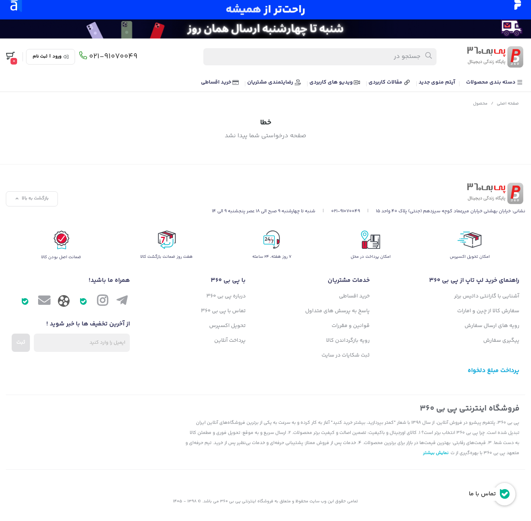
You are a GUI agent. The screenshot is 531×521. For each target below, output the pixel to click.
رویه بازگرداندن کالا (348, 340)
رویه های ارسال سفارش (492, 326)
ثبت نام (40, 56)
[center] (429, 56)
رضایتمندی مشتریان (270, 82)
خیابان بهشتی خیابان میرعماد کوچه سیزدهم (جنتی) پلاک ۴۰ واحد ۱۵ (443, 211)
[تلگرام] (122, 302)
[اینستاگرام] (102, 302)
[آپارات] (64, 303)
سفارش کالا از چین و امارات (488, 311)
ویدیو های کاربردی (331, 82)
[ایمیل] (44, 302)
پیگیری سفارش (501, 340)
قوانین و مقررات (351, 326)
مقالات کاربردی (386, 82)
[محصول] (368, 193)
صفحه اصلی (508, 103)
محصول (480, 103)
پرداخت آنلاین (230, 340)
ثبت (20, 342)
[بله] (83, 302)
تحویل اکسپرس (227, 326)
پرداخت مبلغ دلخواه (493, 371)
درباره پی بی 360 (226, 296)
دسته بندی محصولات (491, 82)
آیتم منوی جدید (437, 82)
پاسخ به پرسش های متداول (337, 311)
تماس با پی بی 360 (223, 311)
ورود (56, 56)
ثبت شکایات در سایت (345, 355)
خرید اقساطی (216, 82)
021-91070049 (113, 57)
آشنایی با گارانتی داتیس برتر (486, 296)
